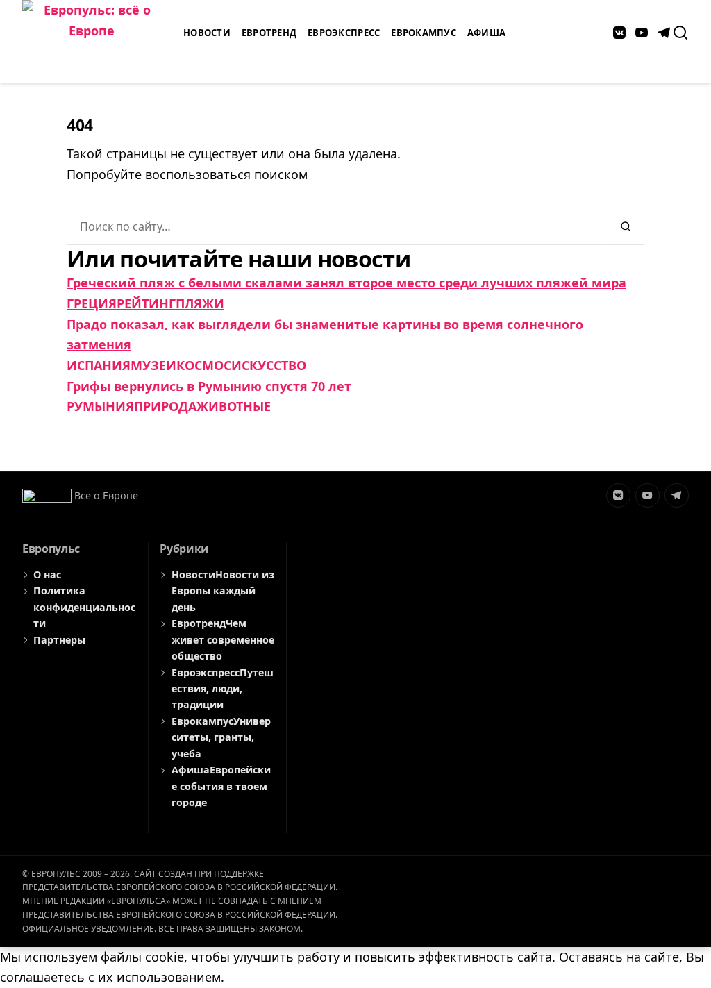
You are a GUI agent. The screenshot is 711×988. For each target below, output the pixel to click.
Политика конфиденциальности (84, 607)
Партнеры (59, 639)
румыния (100, 406)
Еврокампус (423, 32)
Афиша (486, 32)
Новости (207, 32)
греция (92, 303)
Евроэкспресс (344, 32)
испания (99, 365)
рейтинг (146, 303)
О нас (47, 574)
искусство (268, 365)
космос (203, 365)
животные (233, 406)
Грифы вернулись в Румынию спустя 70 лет (209, 386)
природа (165, 406)
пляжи (200, 303)
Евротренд (269, 32)
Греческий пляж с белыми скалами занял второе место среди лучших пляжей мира (346, 282)
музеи (153, 365)
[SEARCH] (680, 32)
